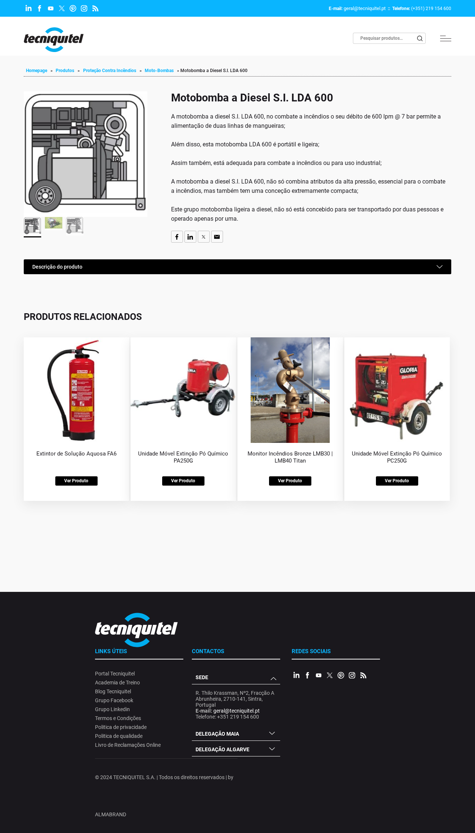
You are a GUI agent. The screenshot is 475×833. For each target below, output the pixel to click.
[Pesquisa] (420, 38)
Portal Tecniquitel (115, 674)
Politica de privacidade (121, 727)
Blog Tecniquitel (113, 691)
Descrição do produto (57, 267)
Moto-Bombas (159, 70)
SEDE (202, 677)
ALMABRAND (110, 814)
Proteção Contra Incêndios (109, 70)
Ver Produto (76, 480)
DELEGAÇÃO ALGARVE (222, 749)
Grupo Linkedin (112, 709)
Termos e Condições (118, 718)
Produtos (65, 70)
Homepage (36, 70)
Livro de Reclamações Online (128, 745)
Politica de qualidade (118, 736)
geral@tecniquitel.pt (365, 8)
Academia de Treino (117, 682)
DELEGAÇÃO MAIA (217, 734)
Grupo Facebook (114, 700)
